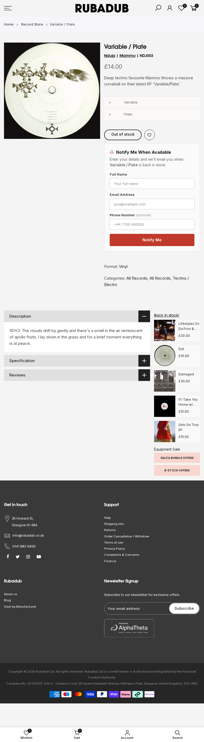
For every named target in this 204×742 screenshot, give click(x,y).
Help (107, 518)
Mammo (127, 55)
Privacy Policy (114, 548)
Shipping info (114, 524)
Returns (110, 530)
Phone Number (130, 215)
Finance (110, 561)
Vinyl (123, 266)
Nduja (109, 55)
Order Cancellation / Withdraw (126, 536)
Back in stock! (166, 315)
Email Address (122, 195)
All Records (136, 278)
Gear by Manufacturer (20, 606)
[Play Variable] (110, 102)
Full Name (118, 174)
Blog (7, 600)
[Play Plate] (110, 114)
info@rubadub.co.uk (28, 535)
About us (10, 594)
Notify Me (152, 239)
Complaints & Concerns (121, 555)
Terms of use (113, 542)
